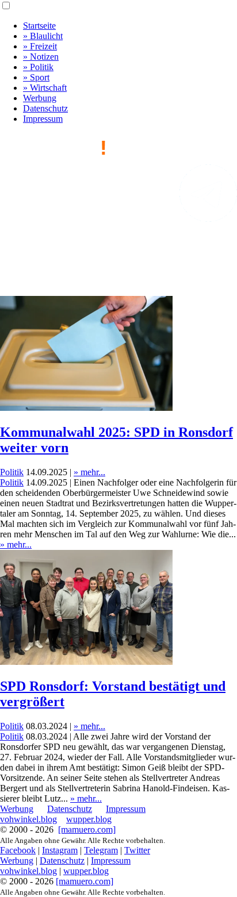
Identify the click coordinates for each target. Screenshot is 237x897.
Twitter (137, 850)
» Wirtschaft (45, 88)
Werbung (39, 98)
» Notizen (41, 56)
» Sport (36, 77)
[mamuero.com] (87, 829)
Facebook (18, 850)
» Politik (38, 67)
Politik (12, 472)
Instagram (60, 850)
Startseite (39, 25)
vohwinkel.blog (28, 819)
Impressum (43, 119)
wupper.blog (89, 819)
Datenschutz (45, 108)
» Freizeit (40, 46)
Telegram (101, 850)
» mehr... (89, 472)
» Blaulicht (43, 36)
